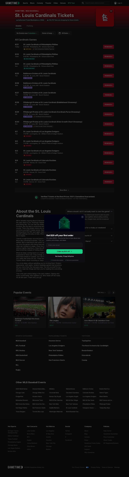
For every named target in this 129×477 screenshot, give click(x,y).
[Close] (82, 217)
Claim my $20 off (63, 251)
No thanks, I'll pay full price (64, 256)
